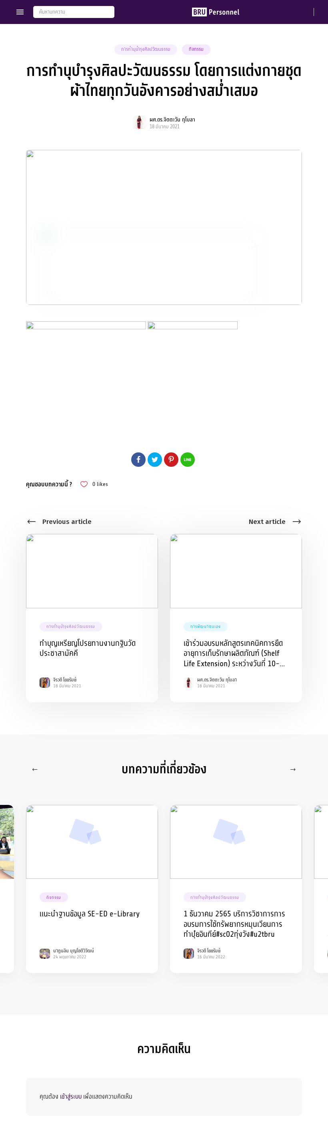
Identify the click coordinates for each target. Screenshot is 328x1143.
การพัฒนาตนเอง (205, 626)
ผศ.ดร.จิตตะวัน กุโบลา (172, 119)
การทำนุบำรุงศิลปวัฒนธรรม (145, 49)
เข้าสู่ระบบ (71, 1096)
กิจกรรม (196, 49)
